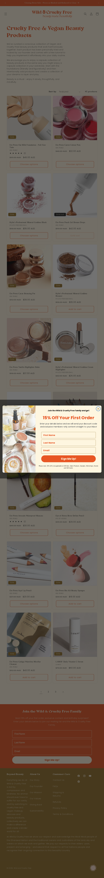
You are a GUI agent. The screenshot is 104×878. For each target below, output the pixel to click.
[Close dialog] (98, 408)
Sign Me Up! (68, 458)
